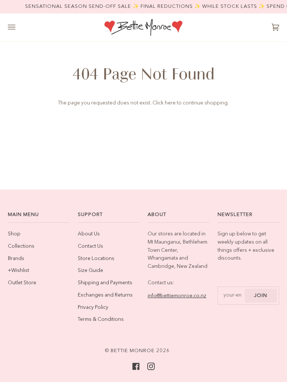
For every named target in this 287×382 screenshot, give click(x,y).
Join (260, 295)
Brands (16, 258)
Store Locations (96, 258)
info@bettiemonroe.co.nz (177, 296)
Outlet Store (22, 283)
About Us (89, 234)
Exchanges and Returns (105, 295)
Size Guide (90, 270)
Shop (14, 234)
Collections (21, 246)
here (170, 103)
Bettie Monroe (133, 350)
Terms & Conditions (101, 319)
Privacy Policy (93, 307)
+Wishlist (18, 270)
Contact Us (90, 246)
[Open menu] (19, 27)
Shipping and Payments (105, 283)
